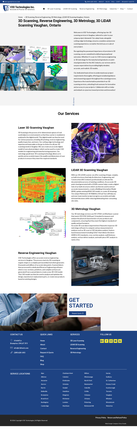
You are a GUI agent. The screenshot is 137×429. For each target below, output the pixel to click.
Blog (108, 1)
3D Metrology (102, 9)
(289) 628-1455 (91, 1)
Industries (113, 9)
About (101, 1)
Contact (130, 9)
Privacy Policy (101, 418)
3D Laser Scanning (54, 9)
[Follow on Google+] (102, 341)
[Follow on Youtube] (115, 341)
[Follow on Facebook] (106, 341)
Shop (122, 9)
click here (73, 101)
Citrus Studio (122, 423)
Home (20, 17)
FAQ (112, 1)
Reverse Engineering (87, 9)
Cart (118, 1)
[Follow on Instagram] (111, 341)
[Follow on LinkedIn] (120, 341)
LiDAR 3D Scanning (70, 9)
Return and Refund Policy (117, 418)
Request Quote (128, 1)
